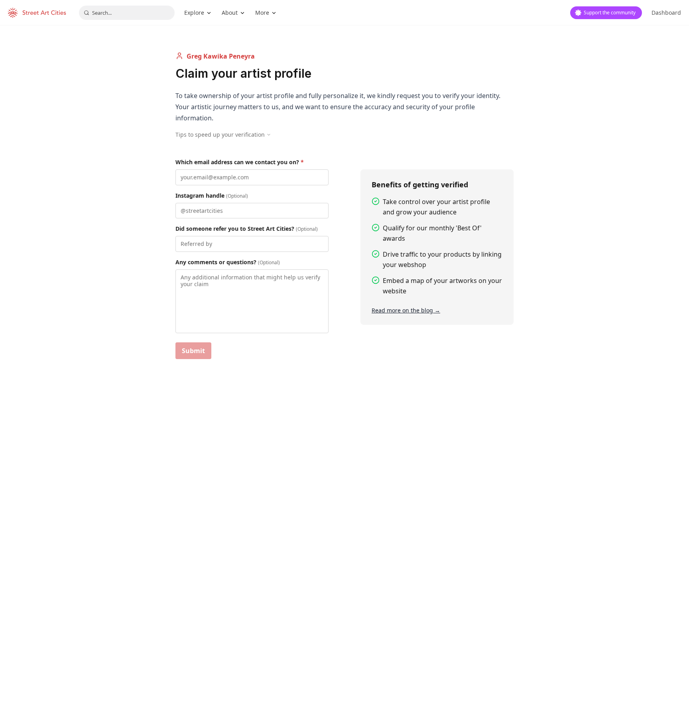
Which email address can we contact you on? (239, 162)
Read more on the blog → (406, 310)
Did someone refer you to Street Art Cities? (246, 228)
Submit (193, 350)
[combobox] (127, 13)
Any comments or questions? (227, 262)
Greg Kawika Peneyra (221, 56)
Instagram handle (211, 195)
